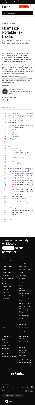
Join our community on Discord (15, 242)
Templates (22, 278)
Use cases (5, 301)
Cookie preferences (25, 362)
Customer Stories (8, 351)
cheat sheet (19, 59)
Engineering (6, 336)
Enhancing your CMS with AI (25, 307)
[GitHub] (3, 387)
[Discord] (32, 387)
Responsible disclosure (22, 356)
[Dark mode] (10, 401)
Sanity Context (7, 266)
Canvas (4, 269)
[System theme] (6, 401)
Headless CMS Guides (25, 303)
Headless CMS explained (23, 289)
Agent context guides (23, 311)
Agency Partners (7, 354)
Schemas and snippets (22, 282)
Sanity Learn (23, 266)
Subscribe (8, 248)
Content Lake (6, 286)
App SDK (4, 284)
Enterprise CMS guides (24, 299)
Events (4, 342)
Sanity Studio (6, 261)
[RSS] (27, 387)
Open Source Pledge (25, 360)
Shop (3, 339)
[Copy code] (30, 111)
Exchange (5, 23)
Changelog (5, 348)
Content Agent (6, 272)
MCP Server (5, 275)
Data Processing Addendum (24, 337)
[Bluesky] (17, 387)
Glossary (21, 318)
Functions (5, 292)
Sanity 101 (22, 264)
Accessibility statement (23, 342)
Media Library (6, 264)
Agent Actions (6, 295)
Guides (21, 285)
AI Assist (5, 298)
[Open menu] (31, 6)
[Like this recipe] (3, 100)
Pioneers (21, 272)
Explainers (22, 296)
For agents (22, 324)
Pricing (21, 321)
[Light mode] (3, 401)
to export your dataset (14, 81)
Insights (5, 281)
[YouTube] (8, 387)
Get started (24, 6)
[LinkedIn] (13, 387)
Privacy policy (24, 331)
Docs (20, 261)
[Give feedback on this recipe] (7, 100)
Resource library (24, 293)
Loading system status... (13, 396)
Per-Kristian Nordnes (10, 45)
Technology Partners (9, 356)
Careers (4, 345)
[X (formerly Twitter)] (22, 387)
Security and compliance (23, 351)
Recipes (12, 23)
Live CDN (5, 289)
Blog (3, 334)
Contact (4, 331)
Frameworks (22, 275)
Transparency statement (23, 347)
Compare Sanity (24, 315)
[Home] (6, 6)
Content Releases (8, 278)
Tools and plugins (25, 269)
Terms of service (24, 334)
